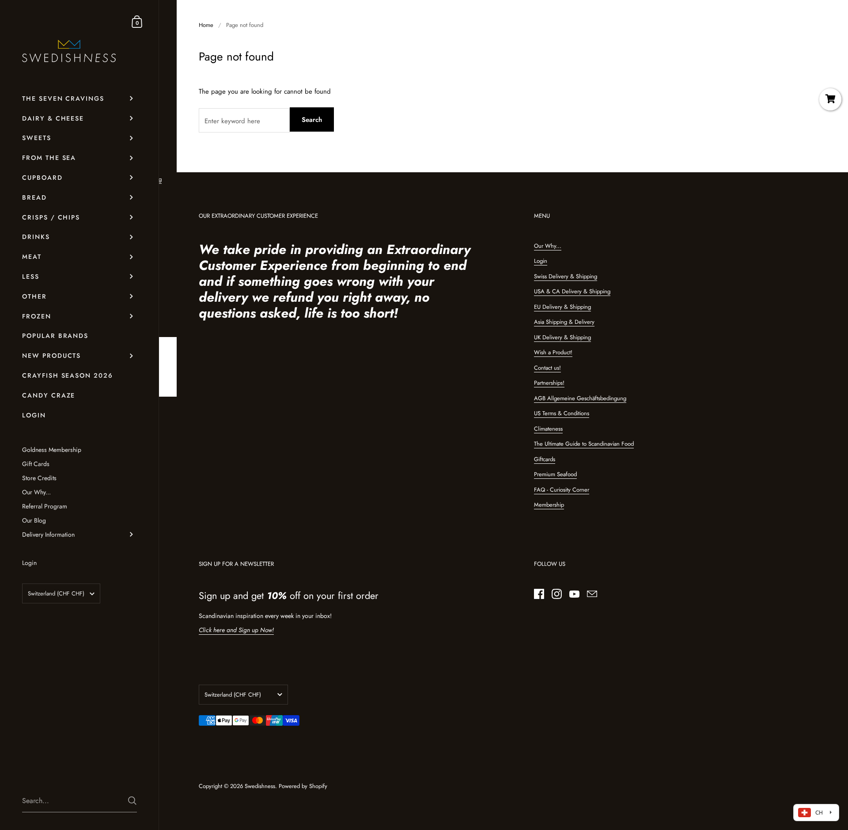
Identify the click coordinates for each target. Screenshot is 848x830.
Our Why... (547, 246)
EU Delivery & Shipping (562, 307)
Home (206, 25)
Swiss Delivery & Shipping (565, 276)
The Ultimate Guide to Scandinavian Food (584, 444)
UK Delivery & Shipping (562, 337)
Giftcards (544, 459)
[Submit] (132, 800)
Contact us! (547, 368)
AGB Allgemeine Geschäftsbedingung (580, 398)
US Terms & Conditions (561, 413)
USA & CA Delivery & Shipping (572, 291)
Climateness (548, 428)
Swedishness (260, 786)
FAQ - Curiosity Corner (561, 489)
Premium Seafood (555, 474)
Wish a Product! (553, 352)
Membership (549, 504)
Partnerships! (549, 383)
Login (540, 261)
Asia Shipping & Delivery (564, 322)
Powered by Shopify (303, 786)
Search (312, 120)
